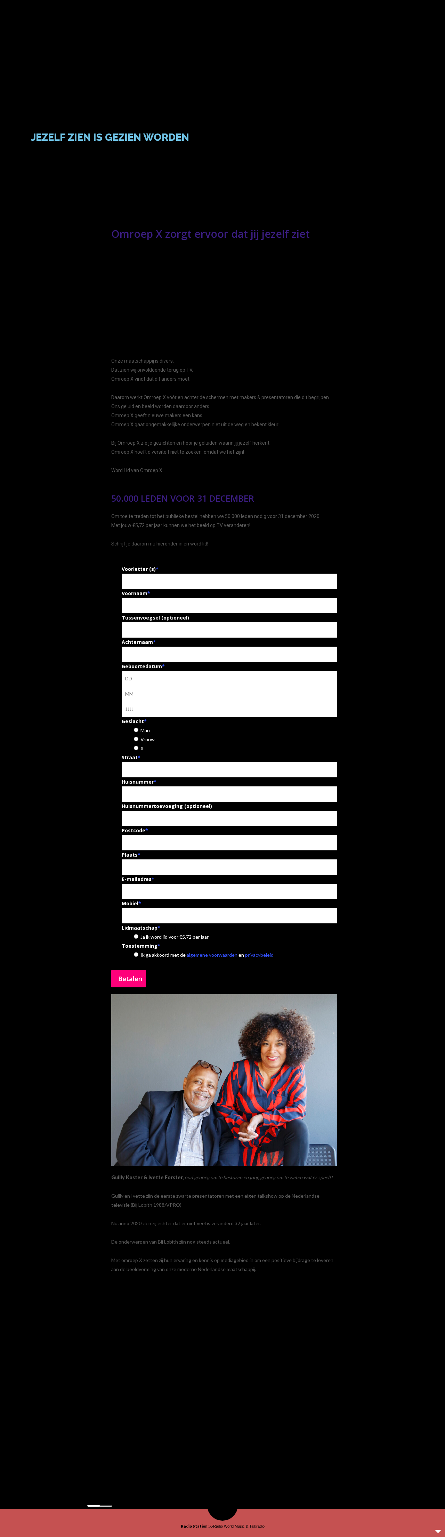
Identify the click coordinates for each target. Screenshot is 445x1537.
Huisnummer (139, 781)
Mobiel (131, 903)
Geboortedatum (143, 666)
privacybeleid (259, 955)
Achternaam (139, 642)
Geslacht (134, 721)
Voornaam (136, 593)
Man (145, 730)
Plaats (131, 854)
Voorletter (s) (140, 569)
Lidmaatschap (141, 927)
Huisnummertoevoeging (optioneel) (167, 806)
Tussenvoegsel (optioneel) (155, 617)
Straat (131, 757)
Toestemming (141, 946)
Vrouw (147, 739)
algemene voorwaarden (212, 955)
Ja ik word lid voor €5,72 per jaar (174, 937)
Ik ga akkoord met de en (207, 955)
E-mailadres (138, 879)
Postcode (135, 830)
